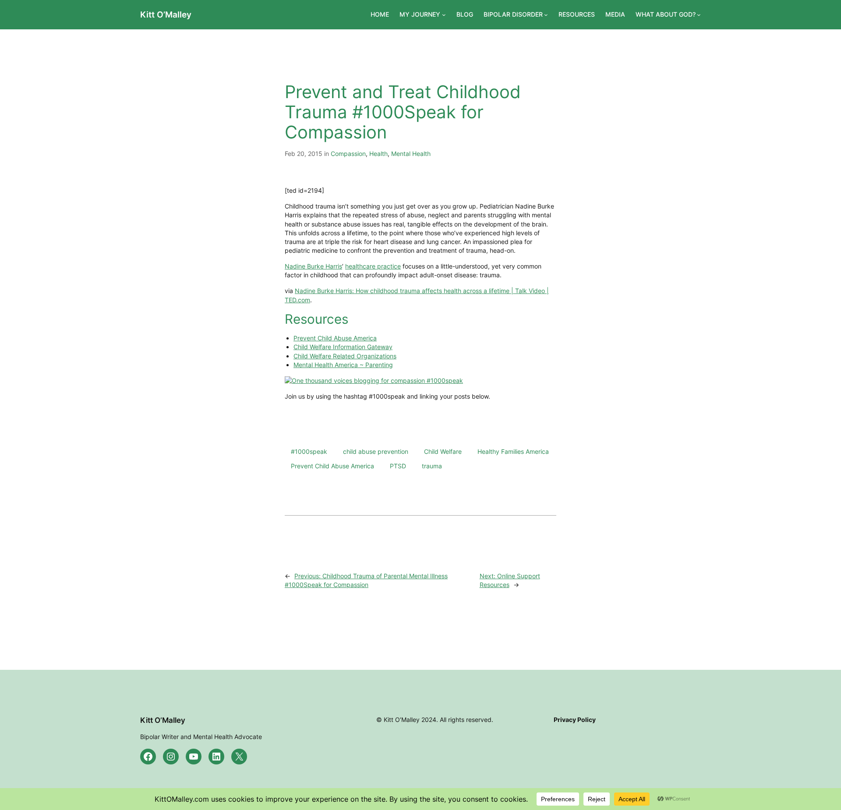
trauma (432, 466)
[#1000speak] (374, 380)
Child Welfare (443, 451)
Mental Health (411, 153)
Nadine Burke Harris (313, 266)
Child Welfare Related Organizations (344, 356)
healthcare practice (373, 266)
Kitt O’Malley (165, 14)
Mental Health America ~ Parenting (343, 364)
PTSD (398, 466)
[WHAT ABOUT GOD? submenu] (699, 15)
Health (378, 153)
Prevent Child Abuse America (335, 338)
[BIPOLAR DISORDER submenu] (546, 15)
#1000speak (309, 451)
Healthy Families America (513, 451)
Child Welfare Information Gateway (342, 346)
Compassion (348, 153)
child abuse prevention (375, 451)
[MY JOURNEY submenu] (444, 15)
